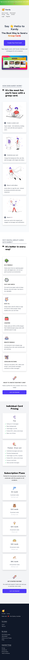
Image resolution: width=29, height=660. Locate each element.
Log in (3, 624)
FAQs (8, 14)
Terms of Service (6, 653)
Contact (13, 14)
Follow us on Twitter (7, 638)
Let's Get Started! (14, 392)
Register (8, 16)
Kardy (8, 613)
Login (3, 16)
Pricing (3, 14)
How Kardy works (6, 634)
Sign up (3, 626)
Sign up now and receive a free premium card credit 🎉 (14, 2)
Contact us (4, 650)
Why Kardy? (13, 13)
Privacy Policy (5, 651)
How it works (5, 13)
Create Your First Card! (14, 43)
